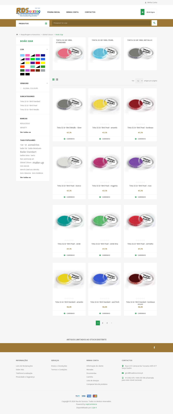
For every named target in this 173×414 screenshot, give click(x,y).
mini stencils (24, 166)
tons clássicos (25, 173)
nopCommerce (91, 404)
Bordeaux (22, 63)
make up (38, 162)
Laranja (22, 66)
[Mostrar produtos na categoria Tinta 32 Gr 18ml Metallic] (140, 53)
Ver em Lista (57, 79)
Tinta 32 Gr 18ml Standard (64, 41)
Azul (32, 55)
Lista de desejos (92, 380)
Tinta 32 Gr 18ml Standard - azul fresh (104, 302)
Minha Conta (152, 2)
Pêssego (38, 66)
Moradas (89, 369)
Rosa (27, 55)
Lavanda (27, 70)
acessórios (33, 144)
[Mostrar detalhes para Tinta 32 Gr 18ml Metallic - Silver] (69, 105)
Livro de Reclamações (24, 366)
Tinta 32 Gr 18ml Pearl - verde (69, 244)
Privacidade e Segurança (25, 377)
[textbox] (101, 22)
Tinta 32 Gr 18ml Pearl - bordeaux (140, 127)
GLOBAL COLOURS (30, 88)
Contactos (90, 12)
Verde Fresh (43, 66)
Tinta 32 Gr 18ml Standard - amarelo (69, 302)
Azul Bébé (22, 55)
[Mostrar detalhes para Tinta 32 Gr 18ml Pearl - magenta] (104, 163)
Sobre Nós (20, 369)
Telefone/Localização (24, 373)
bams (33, 155)
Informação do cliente (94, 366)
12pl (21, 145)
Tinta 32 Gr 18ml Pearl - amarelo (104, 127)
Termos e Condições (59, 369)
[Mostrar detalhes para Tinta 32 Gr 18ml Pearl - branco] (69, 163)
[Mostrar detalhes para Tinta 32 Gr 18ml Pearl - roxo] (140, 163)
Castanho (38, 70)
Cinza (43, 70)
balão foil (23, 148)
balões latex (25, 155)
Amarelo (43, 63)
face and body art (27, 159)
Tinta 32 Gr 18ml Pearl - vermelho (140, 244)
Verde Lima (32, 59)
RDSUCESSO (25, 123)
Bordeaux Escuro (32, 70)
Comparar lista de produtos (96, 384)
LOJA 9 (94, 407)
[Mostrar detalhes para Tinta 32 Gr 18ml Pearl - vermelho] (140, 221)
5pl (26, 145)
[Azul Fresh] (104, 279)
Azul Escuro (43, 55)
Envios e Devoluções (59, 366)
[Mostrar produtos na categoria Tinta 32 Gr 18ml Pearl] (104, 53)
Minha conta (72, 12)
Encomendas (91, 373)
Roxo (32, 63)
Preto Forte (27, 74)
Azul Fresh (38, 59)
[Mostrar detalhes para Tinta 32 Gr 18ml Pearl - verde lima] (104, 221)
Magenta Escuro (27, 59)
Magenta (38, 55)
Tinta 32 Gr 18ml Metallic (139, 40)
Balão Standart (28, 151)
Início (17, 34)
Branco (27, 66)
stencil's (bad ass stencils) (29, 169)
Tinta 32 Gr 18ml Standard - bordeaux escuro (140, 303)
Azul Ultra (43, 59)
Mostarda (27, 63)
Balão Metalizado (34, 148)
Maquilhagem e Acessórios (30, 34)
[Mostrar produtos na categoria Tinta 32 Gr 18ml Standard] (69, 53)
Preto (22, 74)
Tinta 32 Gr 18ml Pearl (102, 40)
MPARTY (23, 127)
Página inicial (53, 12)
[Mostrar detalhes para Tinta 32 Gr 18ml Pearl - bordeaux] (140, 105)
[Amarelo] (69, 279)
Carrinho (89, 377)
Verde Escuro (22, 70)
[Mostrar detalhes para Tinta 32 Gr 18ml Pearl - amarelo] (104, 105)
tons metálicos (37, 173)
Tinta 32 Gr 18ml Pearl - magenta (104, 186)
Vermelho (38, 63)
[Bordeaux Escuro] (140, 279)
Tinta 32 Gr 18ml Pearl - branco (69, 186)
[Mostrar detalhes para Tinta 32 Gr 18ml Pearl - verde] (69, 221)
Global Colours (47, 34)
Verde (22, 59)
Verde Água (32, 66)
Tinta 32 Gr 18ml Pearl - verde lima (104, 244)
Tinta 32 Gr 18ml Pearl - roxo (140, 186)
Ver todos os (25, 132)
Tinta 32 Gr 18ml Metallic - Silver (69, 127)
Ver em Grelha (53, 79)
